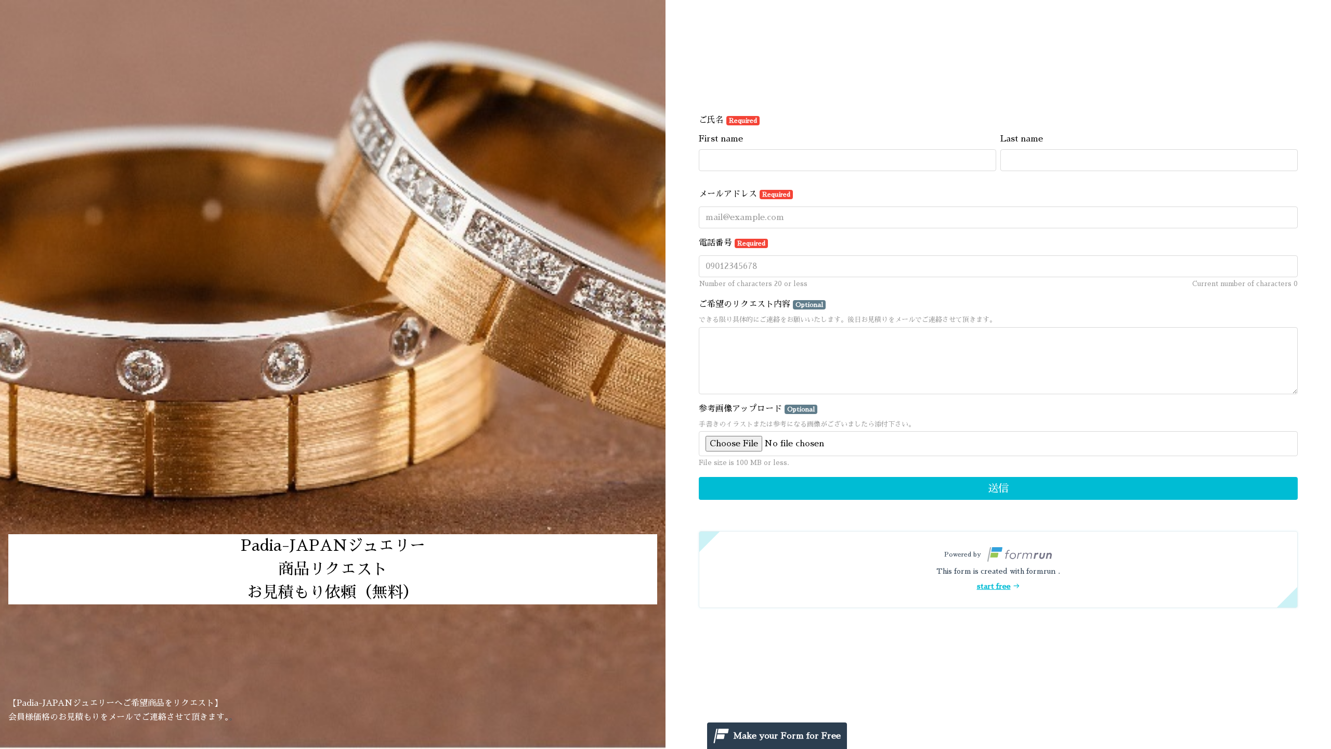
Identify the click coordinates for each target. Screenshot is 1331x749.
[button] (998, 569)
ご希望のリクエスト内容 (761, 304)
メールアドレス (744, 194)
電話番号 (732, 243)
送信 (998, 488)
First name (721, 139)
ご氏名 (728, 120)
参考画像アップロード (757, 409)
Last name (1021, 139)
